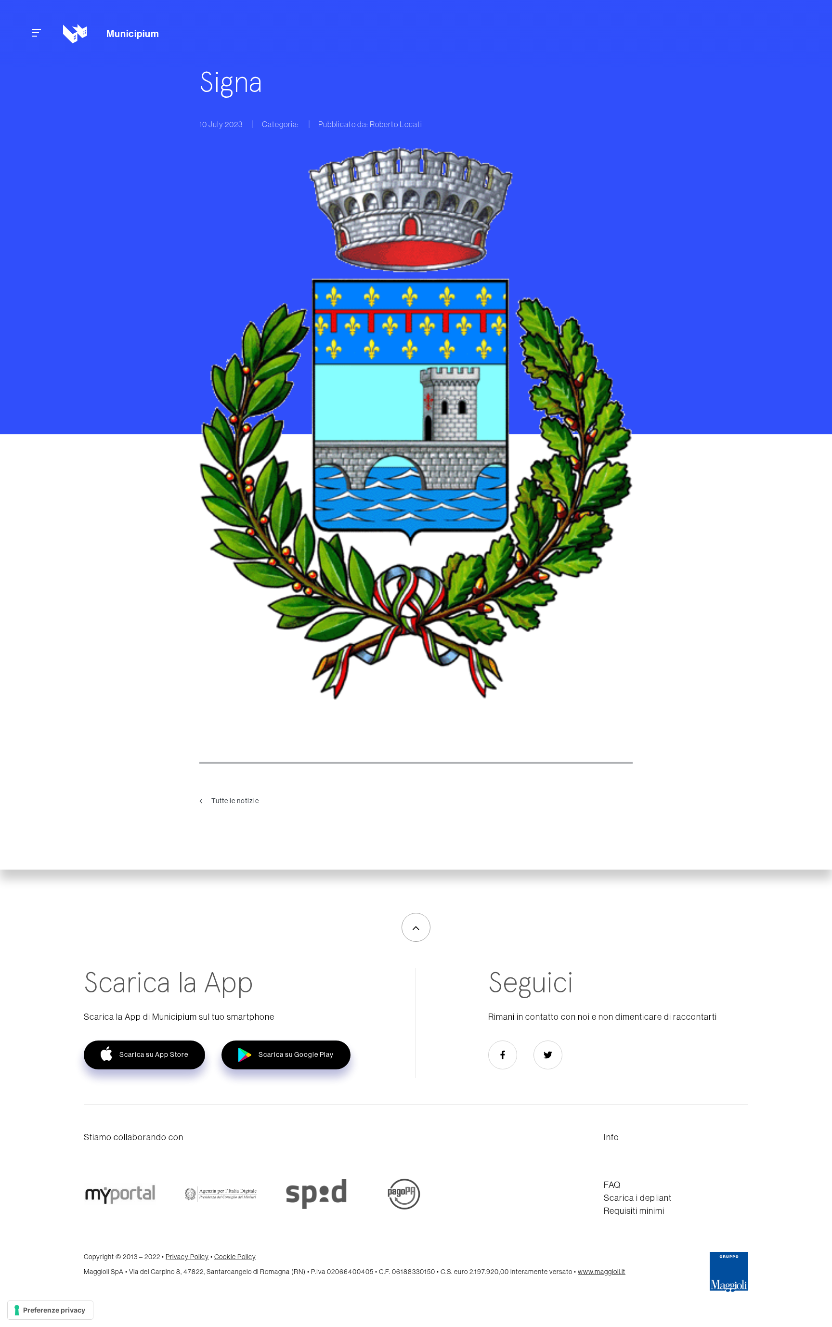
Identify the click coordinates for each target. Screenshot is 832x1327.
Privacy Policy (187, 1256)
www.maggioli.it (601, 1271)
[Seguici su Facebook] (502, 1055)
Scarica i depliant (638, 1197)
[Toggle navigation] (36, 33)
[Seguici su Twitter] (547, 1055)
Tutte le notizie (234, 800)
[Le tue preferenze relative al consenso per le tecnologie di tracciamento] (50, 1310)
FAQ (612, 1184)
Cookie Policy (235, 1256)
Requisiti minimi (634, 1210)
